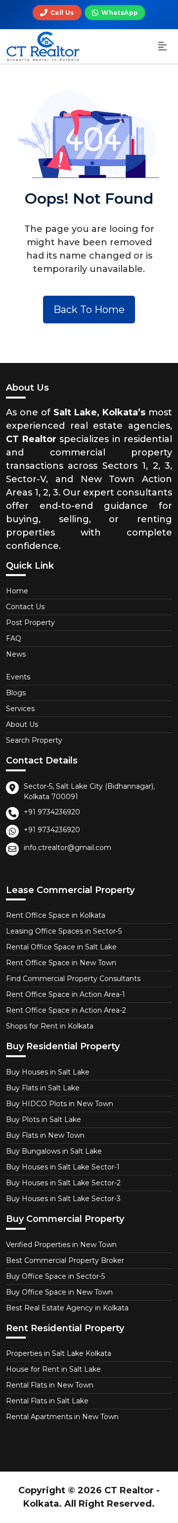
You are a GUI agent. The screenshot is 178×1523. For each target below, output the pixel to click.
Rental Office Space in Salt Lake (61, 946)
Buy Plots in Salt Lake (43, 1119)
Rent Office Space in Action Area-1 (65, 994)
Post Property (30, 622)
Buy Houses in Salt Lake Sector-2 (63, 1182)
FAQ (13, 638)
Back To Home (89, 309)
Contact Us (25, 606)
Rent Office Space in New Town (61, 962)
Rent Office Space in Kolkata (55, 915)
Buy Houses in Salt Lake (47, 1072)
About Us (22, 724)
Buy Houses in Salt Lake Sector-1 (63, 1167)
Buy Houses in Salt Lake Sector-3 (63, 1198)
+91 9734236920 (52, 811)
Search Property (34, 740)
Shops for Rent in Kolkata (49, 1026)
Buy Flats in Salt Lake (43, 1087)
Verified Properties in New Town (61, 1244)
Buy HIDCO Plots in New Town (59, 1103)
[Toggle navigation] (162, 46)
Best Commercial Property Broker (65, 1260)
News (16, 654)
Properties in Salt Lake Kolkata (58, 1353)
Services (20, 708)
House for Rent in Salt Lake (53, 1369)
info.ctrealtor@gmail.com (67, 847)
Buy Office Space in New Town (59, 1292)
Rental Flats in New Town (49, 1385)
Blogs (16, 692)
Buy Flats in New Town (45, 1135)
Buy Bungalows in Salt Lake (54, 1151)
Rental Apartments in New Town (62, 1416)
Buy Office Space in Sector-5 (55, 1276)
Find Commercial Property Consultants (73, 978)
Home (17, 590)
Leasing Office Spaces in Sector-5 (64, 931)
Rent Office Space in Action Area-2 (66, 1010)
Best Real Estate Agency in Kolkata (67, 1307)
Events (18, 676)
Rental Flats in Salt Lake (47, 1400)
